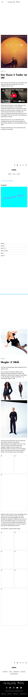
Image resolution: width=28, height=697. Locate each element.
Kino (18, 174)
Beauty (2, 243)
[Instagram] (14, 688)
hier (19, 528)
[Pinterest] (20, 165)
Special (2, 255)
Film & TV (3, 71)
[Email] (26, 165)
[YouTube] (17, 688)
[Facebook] (14, 165)
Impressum (16, 693)
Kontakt (9, 693)
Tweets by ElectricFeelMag (7, 180)
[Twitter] (17, 165)
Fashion (2, 246)
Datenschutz (23, 693)
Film (14, 174)
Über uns (3, 693)
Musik (2, 253)
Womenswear (14, 673)
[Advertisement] (14, 18)
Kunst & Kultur (4, 250)
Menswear (16, 671)
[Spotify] (21, 688)
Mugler (23, 671)
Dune (9, 174)
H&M (10, 671)
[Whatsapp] (23, 165)
